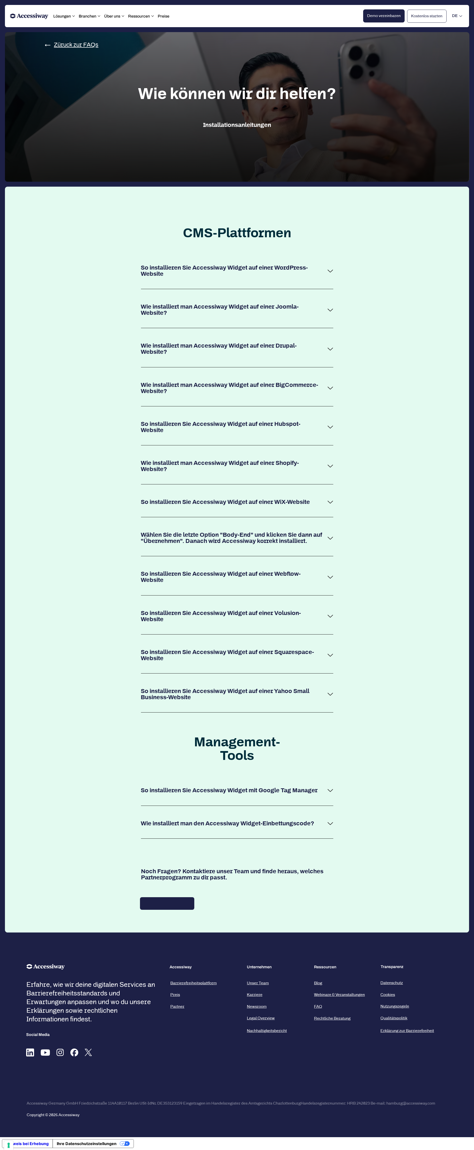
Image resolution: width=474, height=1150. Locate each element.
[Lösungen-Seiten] (73, 16)
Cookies (387, 994)
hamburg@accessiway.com (410, 1103)
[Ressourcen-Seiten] (152, 16)
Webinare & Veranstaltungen (339, 994)
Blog (318, 983)
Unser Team (258, 983)
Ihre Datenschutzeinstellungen (87, 1143)
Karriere (254, 994)
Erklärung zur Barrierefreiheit (407, 1031)
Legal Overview (261, 1018)
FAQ (318, 1006)
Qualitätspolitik (393, 1018)
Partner (177, 1006)
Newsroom (257, 1006)
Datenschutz (391, 983)
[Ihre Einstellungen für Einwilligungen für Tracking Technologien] (8, 1145)
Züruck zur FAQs (76, 44)
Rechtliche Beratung (332, 1018)
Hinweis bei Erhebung (27, 1143)
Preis (175, 994)
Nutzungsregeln (394, 1006)
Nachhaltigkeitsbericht (267, 1031)
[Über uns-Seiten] (123, 16)
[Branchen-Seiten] (99, 16)
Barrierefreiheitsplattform (193, 983)
